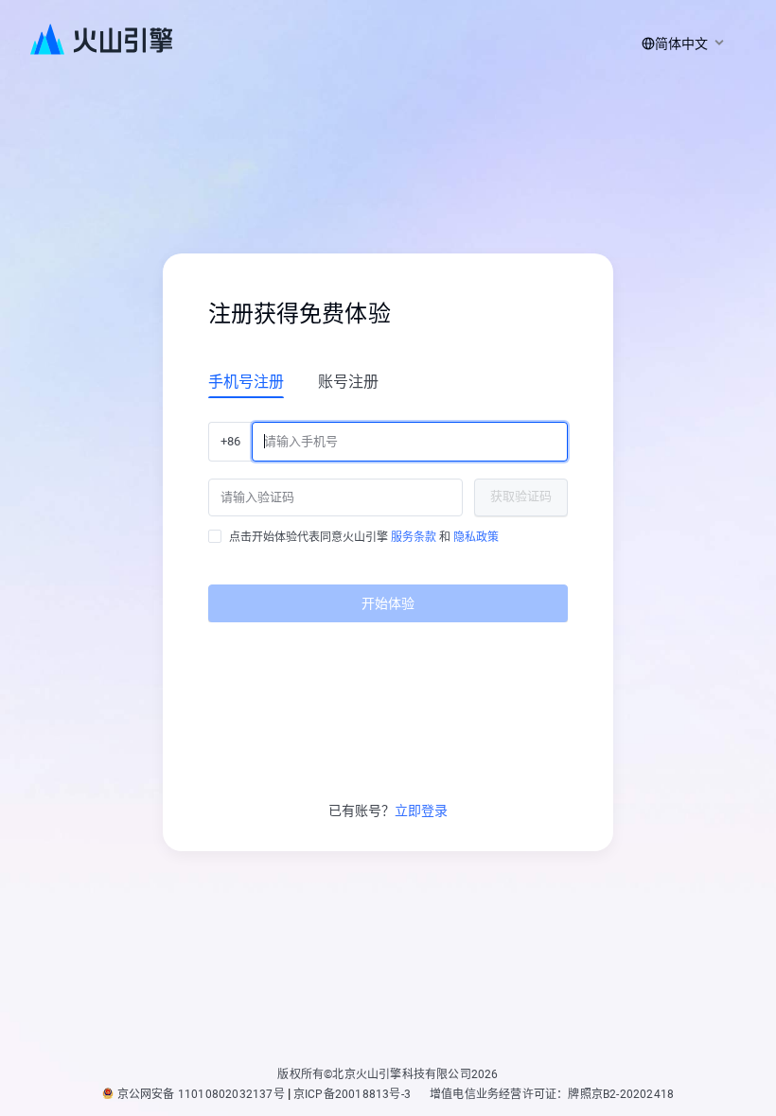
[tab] (246, 381)
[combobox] (679, 43)
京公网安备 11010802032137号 (201, 1094)
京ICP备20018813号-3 (352, 1094)
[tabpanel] (388, 514)
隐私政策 (476, 537)
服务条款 (413, 537)
